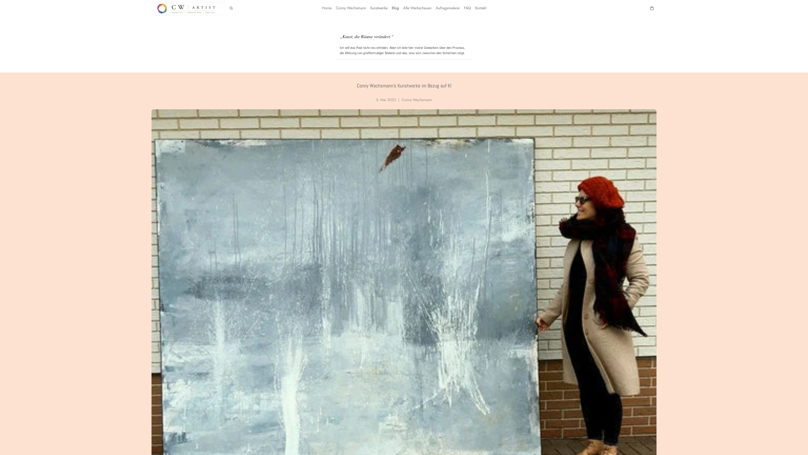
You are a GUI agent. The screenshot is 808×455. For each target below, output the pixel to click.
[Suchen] (231, 8)
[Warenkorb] (651, 8)
